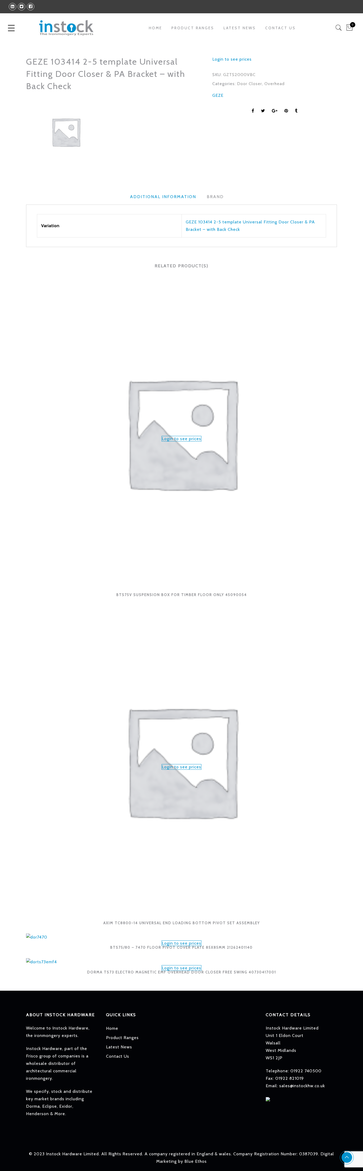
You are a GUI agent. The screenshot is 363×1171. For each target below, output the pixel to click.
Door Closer (249, 83)
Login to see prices (232, 59)
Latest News (239, 28)
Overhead (274, 83)
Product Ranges (122, 1037)
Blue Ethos (195, 1161)
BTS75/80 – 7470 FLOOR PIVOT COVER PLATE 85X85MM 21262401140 (181, 947)
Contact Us (280, 28)
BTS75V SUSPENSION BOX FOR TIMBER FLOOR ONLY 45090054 (181, 595)
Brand (215, 196)
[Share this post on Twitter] (263, 111)
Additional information (163, 196)
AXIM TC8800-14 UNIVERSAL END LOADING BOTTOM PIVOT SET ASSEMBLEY (181, 923)
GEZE (217, 95)
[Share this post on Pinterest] (286, 111)
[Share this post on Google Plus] (275, 111)
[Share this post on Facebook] (253, 111)
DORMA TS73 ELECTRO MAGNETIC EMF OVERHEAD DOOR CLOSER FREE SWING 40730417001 (181, 972)
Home (155, 28)
